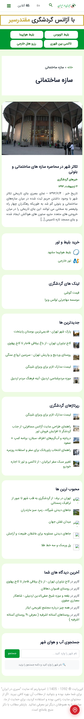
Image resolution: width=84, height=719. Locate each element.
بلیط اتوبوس (61, 34)
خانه (70, 67)
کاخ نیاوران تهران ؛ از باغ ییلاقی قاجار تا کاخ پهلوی (38, 581)
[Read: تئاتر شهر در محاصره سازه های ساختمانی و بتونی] (42, 128)
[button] (50, 5)
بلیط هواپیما (26, 34)
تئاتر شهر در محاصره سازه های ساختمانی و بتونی (45, 169)
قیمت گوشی (71, 293)
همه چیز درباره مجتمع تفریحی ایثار (48, 607)
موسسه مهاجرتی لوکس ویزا (62, 300)
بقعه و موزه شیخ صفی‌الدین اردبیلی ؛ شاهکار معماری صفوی (46, 598)
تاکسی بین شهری (61, 43)
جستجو (12, 653)
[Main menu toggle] (8, 5)
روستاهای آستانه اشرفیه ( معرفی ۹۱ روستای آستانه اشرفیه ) (43, 617)
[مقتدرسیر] (42, 20)
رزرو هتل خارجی (26, 43)
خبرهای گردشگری (67, 179)
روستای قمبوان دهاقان (55, 588)
